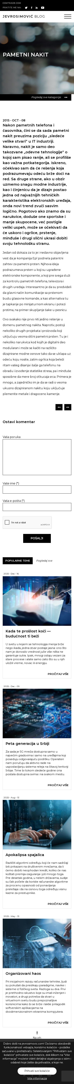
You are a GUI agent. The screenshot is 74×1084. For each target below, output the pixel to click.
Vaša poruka (11, 437)
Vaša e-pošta (14, 501)
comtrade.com (12, 3)
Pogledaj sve (44, 560)
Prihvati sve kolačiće (37, 1071)
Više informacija (37, 1078)
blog (24, 16)
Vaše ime (11, 483)
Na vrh (37, 1037)
